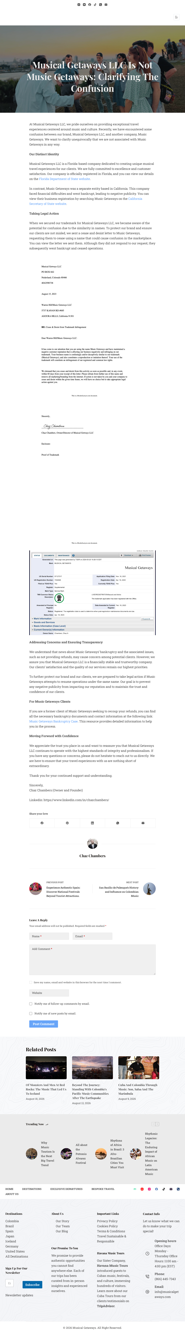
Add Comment (42, 949)
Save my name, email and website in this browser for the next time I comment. (78, 982)
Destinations (32, 1189)
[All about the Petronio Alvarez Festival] (66, 1154)
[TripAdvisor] (135, 1189)
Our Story (62, 1221)
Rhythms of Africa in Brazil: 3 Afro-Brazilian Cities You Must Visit (117, 1154)
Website (37, 993)
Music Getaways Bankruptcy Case (53, 721)
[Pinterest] (67, 823)
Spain (9, 1231)
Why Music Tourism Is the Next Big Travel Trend (48, 1154)
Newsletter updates (19, 1295)
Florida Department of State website (64, 179)
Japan (9, 1236)
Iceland (10, 1241)
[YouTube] (84, 4)
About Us (12, 1194)
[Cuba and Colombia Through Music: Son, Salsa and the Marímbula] (138, 1067)
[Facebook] (89, 4)
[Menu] (176, 17)
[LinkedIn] (92, 823)
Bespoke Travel (103, 1189)
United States (15, 1251)
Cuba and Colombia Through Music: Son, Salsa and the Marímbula (137, 1089)
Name (37, 936)
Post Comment (43, 1024)
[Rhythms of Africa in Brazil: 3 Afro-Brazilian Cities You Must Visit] (101, 1154)
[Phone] (100, 4)
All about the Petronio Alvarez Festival (81, 1153)
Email (80, 936)
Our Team (63, 1226)
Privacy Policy (107, 1221)
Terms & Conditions (111, 1231)
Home (9, 1189)
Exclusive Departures (66, 1189)
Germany (11, 1246)
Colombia (12, 1221)
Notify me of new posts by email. (55, 1013)
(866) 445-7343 (165, 1279)
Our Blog (62, 1231)
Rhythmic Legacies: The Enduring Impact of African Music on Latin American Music (151, 1154)
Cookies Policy (107, 1226)
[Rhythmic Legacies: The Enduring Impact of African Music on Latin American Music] (135, 1154)
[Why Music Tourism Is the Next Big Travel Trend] (31, 1154)
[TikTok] (95, 4)
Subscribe (32, 1285)
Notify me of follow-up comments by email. (62, 1003)
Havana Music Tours (112, 1265)
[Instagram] (79, 4)
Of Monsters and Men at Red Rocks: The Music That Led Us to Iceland (46, 1089)
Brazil (9, 1226)
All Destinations (16, 1256)
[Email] (106, 4)
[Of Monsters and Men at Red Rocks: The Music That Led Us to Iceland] (46, 1067)
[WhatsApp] (117, 823)
